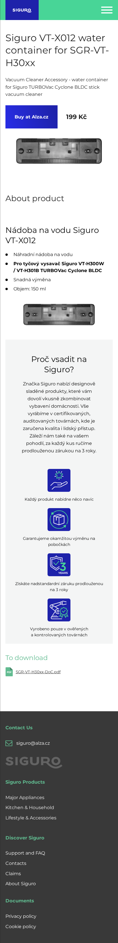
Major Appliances (24, 797)
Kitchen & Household (29, 807)
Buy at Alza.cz (31, 117)
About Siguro (20, 883)
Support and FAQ (25, 853)
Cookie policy (20, 926)
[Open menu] (107, 10)
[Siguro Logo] (22, 10)
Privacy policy (20, 916)
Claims (13, 873)
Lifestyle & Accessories (30, 818)
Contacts (15, 863)
